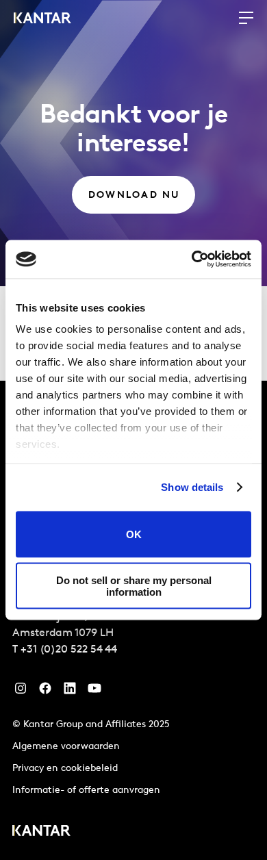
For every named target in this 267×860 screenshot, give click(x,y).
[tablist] (133, 620)
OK (134, 534)
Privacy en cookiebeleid (65, 768)
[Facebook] (45, 691)
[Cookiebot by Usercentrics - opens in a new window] (192, 259)
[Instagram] (20, 691)
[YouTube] (70, 691)
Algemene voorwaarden (66, 747)
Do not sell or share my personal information (134, 586)
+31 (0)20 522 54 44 (69, 649)
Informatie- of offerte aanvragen (86, 790)
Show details (192, 487)
